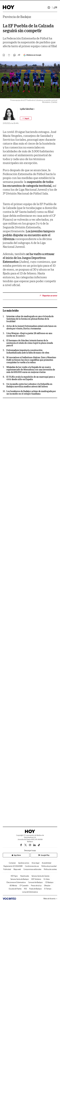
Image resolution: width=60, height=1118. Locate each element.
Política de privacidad (49, 866)
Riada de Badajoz (35, 889)
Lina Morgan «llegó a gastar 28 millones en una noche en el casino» (29, 334)
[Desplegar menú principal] (55, 7)
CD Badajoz (49, 882)
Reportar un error (49, 295)
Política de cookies (50, 869)
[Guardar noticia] (4, 55)
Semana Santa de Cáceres (40, 876)
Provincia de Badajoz (17, 17)
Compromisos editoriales (32, 869)
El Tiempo (47, 889)
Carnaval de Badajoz (35, 882)
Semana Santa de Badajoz (19, 879)
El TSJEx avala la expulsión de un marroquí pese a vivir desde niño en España (30, 378)
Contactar (12, 863)
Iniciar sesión (49, 7)
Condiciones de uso (32, 866)
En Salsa (47, 879)
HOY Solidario (36, 879)
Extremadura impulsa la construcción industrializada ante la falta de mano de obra (27, 351)
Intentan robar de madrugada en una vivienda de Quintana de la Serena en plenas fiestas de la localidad (30, 319)
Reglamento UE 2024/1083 (12, 866)
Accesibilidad (46, 863)
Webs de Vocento (49, 899)
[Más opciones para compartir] (19, 55)
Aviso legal (35, 863)
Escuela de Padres (15, 889)
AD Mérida (13, 886)
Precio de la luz (36, 886)
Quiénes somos (23, 863)
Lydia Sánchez (26, 109)
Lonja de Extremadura (30, 892)
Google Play (45, 855)
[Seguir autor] (26, 118)
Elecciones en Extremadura (16, 882)
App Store (17, 855)
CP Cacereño (24, 886)
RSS (25, 889)
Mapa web (17, 869)
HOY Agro (14, 876)
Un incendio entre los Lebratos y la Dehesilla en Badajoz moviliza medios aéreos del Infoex (29, 385)
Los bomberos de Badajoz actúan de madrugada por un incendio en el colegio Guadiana (31, 392)
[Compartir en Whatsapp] (14, 55)
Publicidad (7, 869)
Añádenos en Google (33, 55)
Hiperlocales (24, 876)
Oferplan (47, 886)
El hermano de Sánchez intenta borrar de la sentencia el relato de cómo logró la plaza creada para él (29, 343)
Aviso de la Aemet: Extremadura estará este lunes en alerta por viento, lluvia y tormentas (31, 327)
